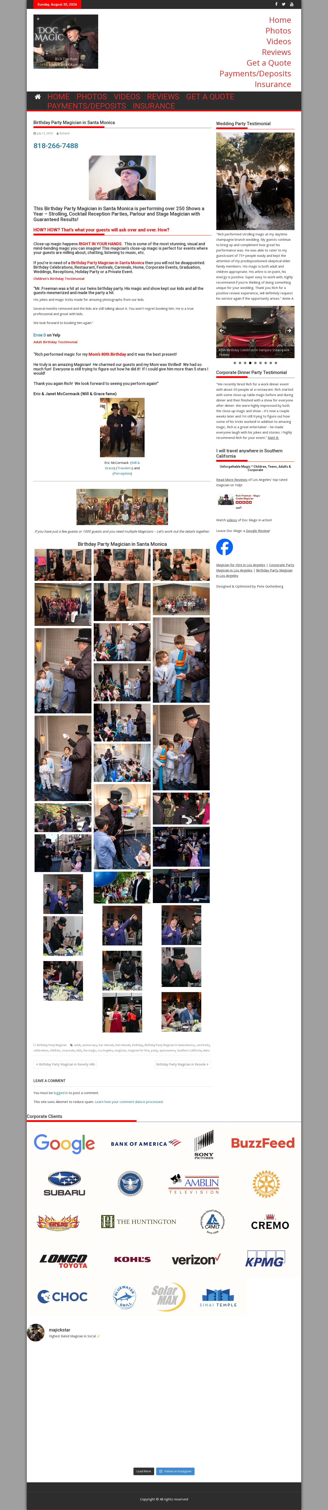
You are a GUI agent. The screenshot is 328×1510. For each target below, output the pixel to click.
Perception (122, 473)
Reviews (276, 52)
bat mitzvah (123, 1045)
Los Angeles (105, 1050)
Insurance (273, 84)
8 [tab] (271, 363)
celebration (40, 1050)
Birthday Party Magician (52, 1045)
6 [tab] (260, 363)
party (154, 1050)
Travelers (124, 468)
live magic (89, 1050)
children (55, 1050)
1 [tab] (235, 363)
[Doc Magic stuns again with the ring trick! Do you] (267, 1405)
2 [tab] (240, 363)
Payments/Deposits (255, 73)
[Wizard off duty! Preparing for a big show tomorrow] (129, 1365)
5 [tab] (255, 363)
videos (232, 520)
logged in (61, 1092)
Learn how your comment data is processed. (129, 1101)
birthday (137, 1045)
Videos (279, 41)
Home (280, 20)
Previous (221, 331)
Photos (278, 30)
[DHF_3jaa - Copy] (63, 894)
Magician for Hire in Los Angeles (240, 565)
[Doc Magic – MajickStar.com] (38, 96)
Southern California (189, 1050)
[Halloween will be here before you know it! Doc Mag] (267, 1365)
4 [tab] (250, 363)
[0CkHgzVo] (122, 1012)
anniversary (89, 1045)
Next (289, 331)
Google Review (257, 530)
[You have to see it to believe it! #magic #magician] (129, 1445)
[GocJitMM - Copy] (122, 925)
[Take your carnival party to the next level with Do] (198, 1405)
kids (79, 1050)
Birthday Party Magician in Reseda (181, 1064)
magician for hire (138, 1050)
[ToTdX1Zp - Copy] (181, 925)
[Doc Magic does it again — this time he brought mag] (60, 1445)
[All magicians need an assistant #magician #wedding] (198, 1365)
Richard (64, 133)
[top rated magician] (238, 509)
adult (77, 1045)
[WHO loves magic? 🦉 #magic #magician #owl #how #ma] (60, 1405)
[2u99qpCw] (181, 967)
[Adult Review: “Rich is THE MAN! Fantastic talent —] (129, 1405)
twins (206, 1050)
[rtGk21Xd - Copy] (63, 981)
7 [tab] (265, 363)
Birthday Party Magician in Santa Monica (170, 1045)
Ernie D (39, 335)
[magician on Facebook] (224, 554)
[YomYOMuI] (181, 1012)
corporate (68, 1050)
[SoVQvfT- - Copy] (122, 971)
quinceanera (167, 1050)
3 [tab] (245, 363)
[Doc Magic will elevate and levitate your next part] (198, 1445)
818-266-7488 (55, 145)
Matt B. (273, 437)
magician (120, 1050)
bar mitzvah (106, 1045)
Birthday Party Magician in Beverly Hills (67, 1064)
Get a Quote (269, 62)
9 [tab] (276, 363)
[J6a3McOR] (63, 936)
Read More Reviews (231, 479)
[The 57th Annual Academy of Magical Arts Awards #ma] (267, 1445)
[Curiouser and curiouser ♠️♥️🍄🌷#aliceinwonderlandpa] (60, 1365)
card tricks (203, 1045)
